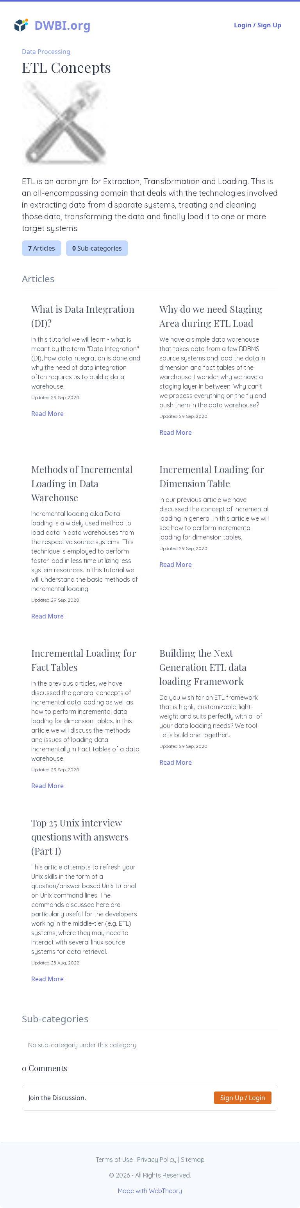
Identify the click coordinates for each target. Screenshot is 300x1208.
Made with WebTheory (150, 1191)
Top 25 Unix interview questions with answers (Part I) (80, 836)
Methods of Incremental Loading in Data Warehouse (82, 483)
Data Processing (46, 51)
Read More (47, 413)
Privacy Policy (157, 1159)
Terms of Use (114, 1159)
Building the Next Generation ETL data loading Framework (202, 667)
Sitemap (193, 1159)
